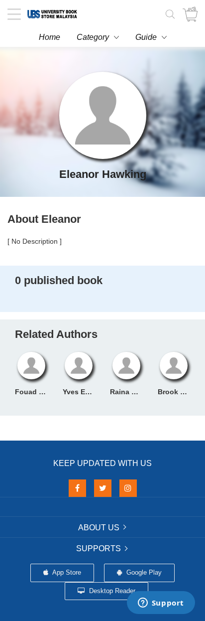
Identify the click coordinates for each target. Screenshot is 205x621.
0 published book (58, 280)
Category (93, 37)
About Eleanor (44, 219)
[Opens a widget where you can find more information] (160, 603)
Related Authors (56, 334)
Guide (146, 37)
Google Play (143, 572)
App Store (66, 572)
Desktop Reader (111, 591)
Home (49, 37)
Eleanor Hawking (102, 174)
